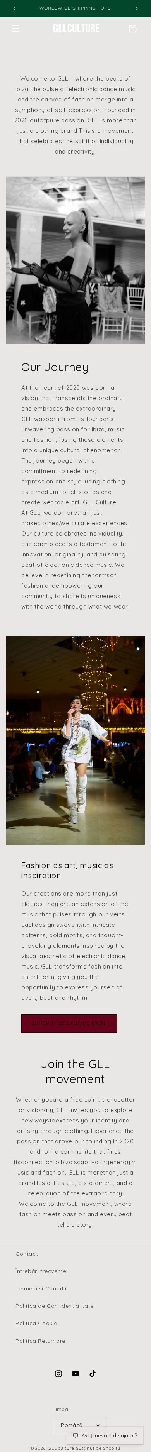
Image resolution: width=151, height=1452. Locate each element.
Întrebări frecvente (40, 1271)
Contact (26, 1253)
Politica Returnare (40, 1340)
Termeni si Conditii (40, 1288)
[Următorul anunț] (136, 8)
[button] (15, 28)
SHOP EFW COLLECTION (69, 1023)
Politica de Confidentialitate (54, 1305)
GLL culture (61, 1448)
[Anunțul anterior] (14, 8)
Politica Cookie (36, 1323)
